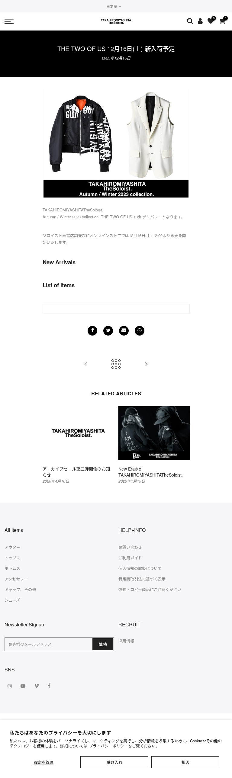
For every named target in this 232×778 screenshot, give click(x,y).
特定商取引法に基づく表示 (142, 579)
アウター (12, 547)
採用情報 (126, 641)
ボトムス (12, 568)
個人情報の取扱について (140, 568)
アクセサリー (16, 579)
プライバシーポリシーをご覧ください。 (124, 746)
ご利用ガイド (130, 558)
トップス (12, 558)
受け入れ (114, 762)
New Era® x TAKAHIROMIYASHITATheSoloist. (150, 472)
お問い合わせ (130, 547)
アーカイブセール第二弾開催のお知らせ (76, 472)
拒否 (185, 762)
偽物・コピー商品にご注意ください (149, 589)
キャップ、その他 (20, 589)
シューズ (12, 600)
